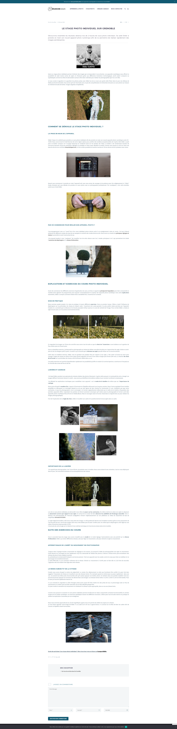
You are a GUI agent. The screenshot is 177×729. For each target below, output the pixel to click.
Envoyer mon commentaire (58, 718)
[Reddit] (59, 657)
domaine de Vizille (60, 517)
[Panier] (128, 9)
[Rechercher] (125, 9)
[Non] (175, 727)
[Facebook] (49, 657)
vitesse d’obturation (72, 240)
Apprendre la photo (76, 9)
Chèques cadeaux (103, 9)
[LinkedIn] (57, 657)
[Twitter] (51, 657)
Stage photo (90, 9)
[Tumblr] (55, 657)
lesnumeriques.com (70, 147)
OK (126, 726)
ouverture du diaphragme (56, 240)
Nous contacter (116, 9)
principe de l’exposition (107, 291)
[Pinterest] (53, 657)
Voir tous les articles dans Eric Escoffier (71, 671)
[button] (175, 1)
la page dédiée (101, 651)
